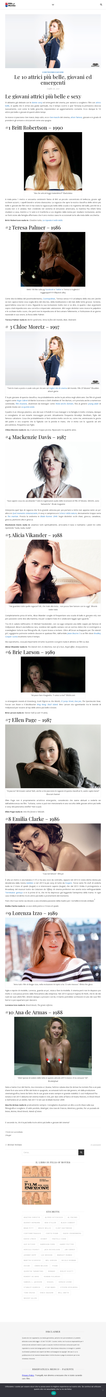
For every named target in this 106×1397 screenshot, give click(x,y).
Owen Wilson (41, 1266)
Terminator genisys (14, 892)
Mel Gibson (51, 1260)
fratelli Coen (59, 1239)
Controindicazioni (53, 72)
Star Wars (50, 1287)
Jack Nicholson (52, 1249)
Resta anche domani (64, 403)
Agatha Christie (32, 1217)
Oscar (27, 1266)
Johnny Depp (30, 1255)
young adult (93, 403)
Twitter (59, 289)
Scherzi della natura (68, 513)
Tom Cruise (29, 1293)
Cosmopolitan (49, 298)
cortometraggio (32, 1233)
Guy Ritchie (29, 1244)
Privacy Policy (28, 1375)
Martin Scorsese (32, 1260)
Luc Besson (46, 1255)
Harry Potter (67, 1244)
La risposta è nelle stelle (52, 220)
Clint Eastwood (64, 1228)
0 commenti (96, 1145)
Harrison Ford (47, 1244)
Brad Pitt (29, 1228)
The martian (12, 516)
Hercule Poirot (32, 1249)
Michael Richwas (15, 1145)
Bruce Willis (44, 1228)
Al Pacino (72, 1217)
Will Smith (63, 1293)
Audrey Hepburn (32, 1223)
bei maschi (55, 117)
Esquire (68, 883)
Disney (44, 1239)
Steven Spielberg (69, 1287)
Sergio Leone (65, 1282)
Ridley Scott (66, 1271)
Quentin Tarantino (33, 1271)
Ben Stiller (50, 1223)
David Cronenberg (72, 1233)
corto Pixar (52, 1233)
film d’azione (21, 403)
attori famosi (76, 117)
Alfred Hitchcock (54, 1217)
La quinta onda (27, 407)
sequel (50, 1282)
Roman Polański (52, 1276)
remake (51, 1271)
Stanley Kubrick (32, 1287)
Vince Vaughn (46, 1293)
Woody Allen (30, 1298)
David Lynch (30, 1239)
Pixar (55, 1266)
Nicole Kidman (69, 1260)
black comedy (68, 1223)
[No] (102, 1390)
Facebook (49, 289)
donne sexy (37, 102)
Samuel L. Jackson (33, 1282)
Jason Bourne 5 (73, 633)
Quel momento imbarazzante (24, 513)
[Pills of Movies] (10, 4)
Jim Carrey (70, 1249)
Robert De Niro (31, 1276)
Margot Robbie (64, 1255)
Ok (53, 1393)
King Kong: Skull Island (47, 704)
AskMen (29, 883)
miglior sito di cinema (58, 388)
